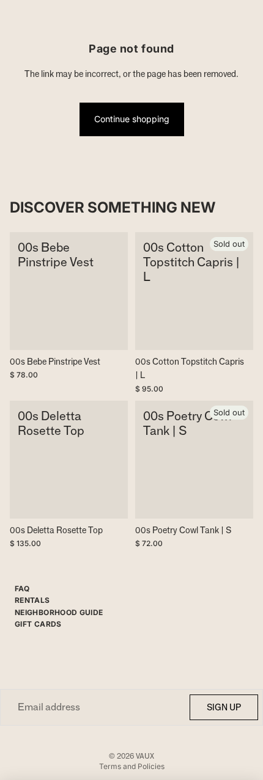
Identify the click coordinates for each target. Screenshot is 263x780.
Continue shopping (131, 119)
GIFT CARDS (38, 624)
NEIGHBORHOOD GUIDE (59, 612)
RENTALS (32, 600)
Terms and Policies (132, 766)
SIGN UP (224, 707)
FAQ (22, 588)
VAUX (145, 755)
